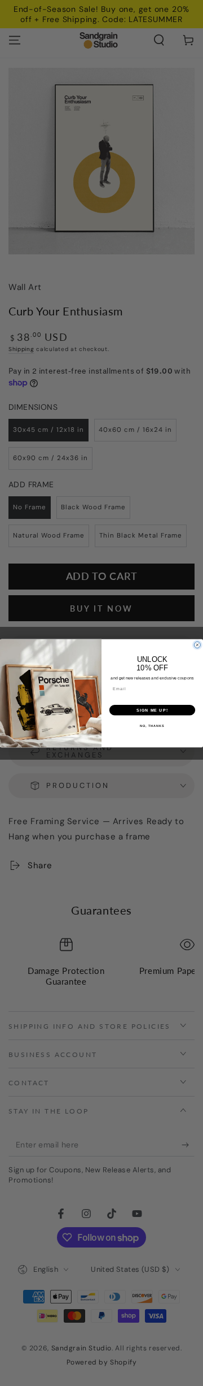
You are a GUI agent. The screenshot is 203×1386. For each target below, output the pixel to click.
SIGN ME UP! (152, 710)
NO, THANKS (152, 725)
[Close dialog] (197, 645)
